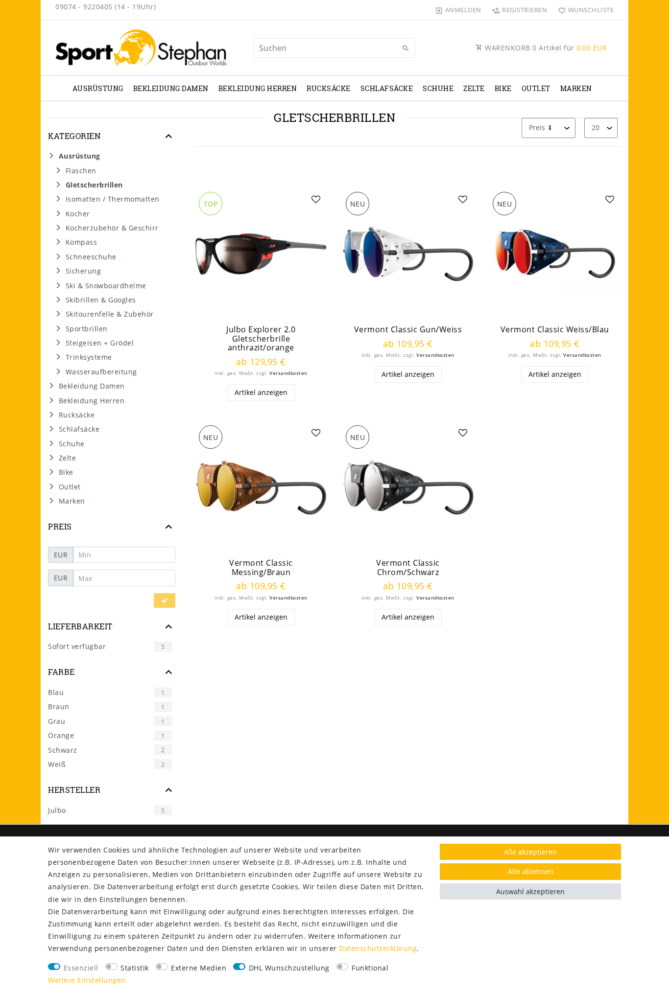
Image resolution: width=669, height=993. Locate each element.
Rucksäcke (329, 88)
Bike (503, 88)
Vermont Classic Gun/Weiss (408, 329)
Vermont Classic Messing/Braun (261, 567)
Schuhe (438, 88)
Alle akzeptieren (530, 851)
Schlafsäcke (386, 88)
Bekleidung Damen (171, 88)
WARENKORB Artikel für (545, 47)
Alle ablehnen (530, 871)
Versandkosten (288, 373)
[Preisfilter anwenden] (164, 600)
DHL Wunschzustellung (289, 967)
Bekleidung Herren (257, 88)
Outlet (536, 88)
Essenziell (81, 967)
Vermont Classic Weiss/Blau (555, 329)
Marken (576, 88)
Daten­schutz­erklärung (378, 948)
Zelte (474, 88)
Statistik (134, 967)
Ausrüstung (97, 88)
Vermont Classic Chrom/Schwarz (408, 567)
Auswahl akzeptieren (530, 891)
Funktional (370, 967)
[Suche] (405, 48)
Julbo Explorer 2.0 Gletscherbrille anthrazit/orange (260, 338)
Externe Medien (198, 967)
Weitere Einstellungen (87, 980)
